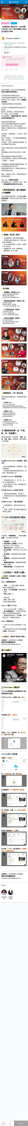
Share (24, 5)
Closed (21, 1123)
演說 (16, 69)
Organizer (3, 1124)
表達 (11, 69)
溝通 (6, 69)
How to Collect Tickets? (12, 64)
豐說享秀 (6, 52)
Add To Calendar (8, 44)
